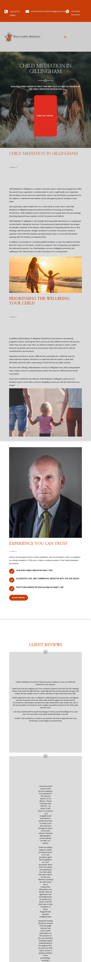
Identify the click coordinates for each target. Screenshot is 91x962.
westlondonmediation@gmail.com (48, 11)
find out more (45, 116)
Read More (18, 598)
